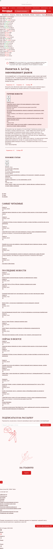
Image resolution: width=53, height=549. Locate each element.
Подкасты (38, 14)
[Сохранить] (3, 210)
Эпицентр (12, 14)
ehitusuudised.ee (28, 7)
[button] (21, 425)
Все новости (5, 14)
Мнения (32, 14)
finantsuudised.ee (36, 7)
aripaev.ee (13, 7)
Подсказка (44, 14)
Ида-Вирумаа (25, 14)
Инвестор (18, 14)
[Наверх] (1, 482)
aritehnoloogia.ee (44, 7)
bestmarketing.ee (20, 7)
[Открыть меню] (8, 8)
